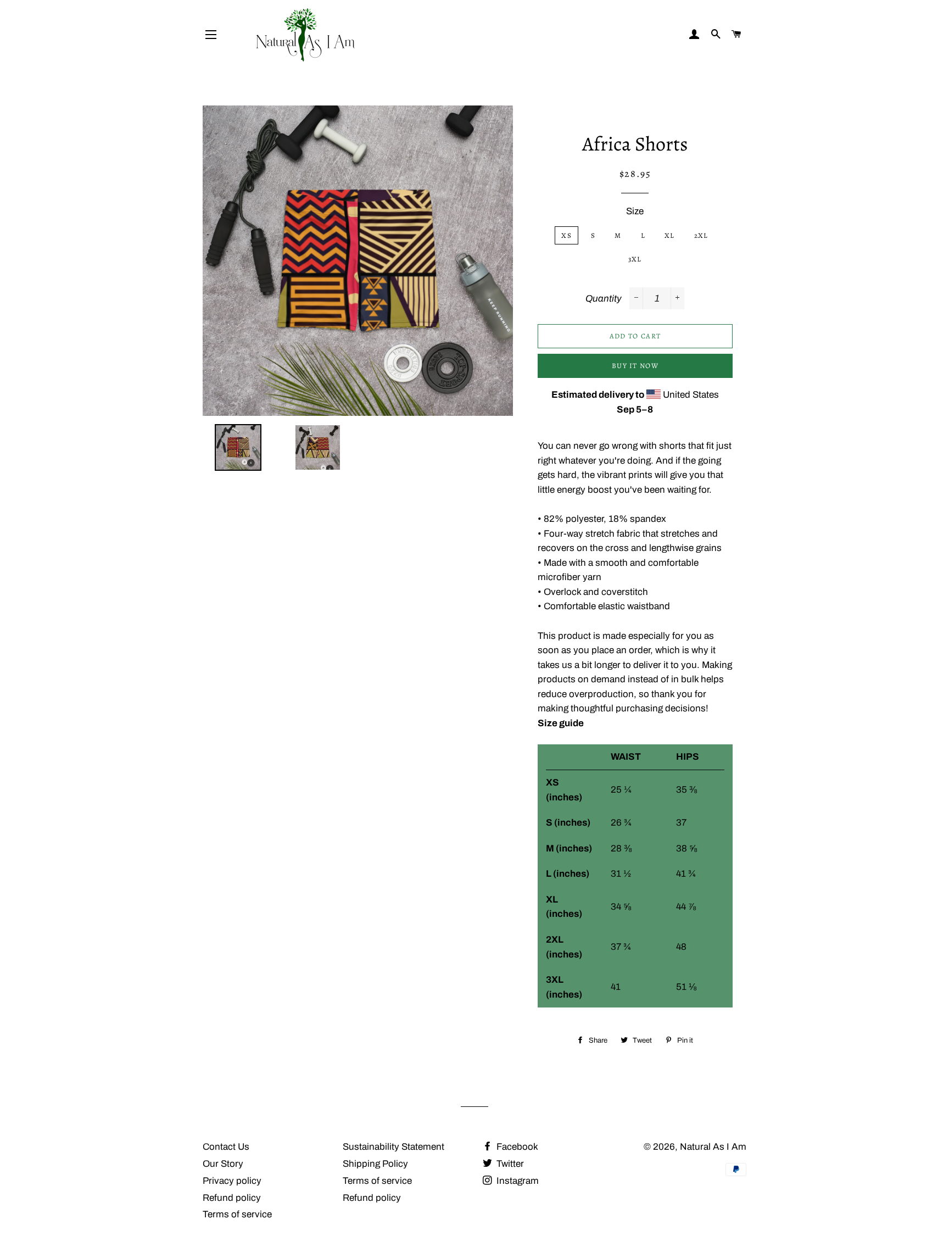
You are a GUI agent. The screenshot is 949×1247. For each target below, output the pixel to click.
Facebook (516, 1147)
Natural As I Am (713, 1147)
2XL (701, 235)
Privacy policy (232, 1181)
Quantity (603, 298)
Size (635, 211)
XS (566, 235)
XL (670, 235)
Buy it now (635, 365)
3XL (635, 259)
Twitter (509, 1164)
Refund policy (232, 1198)
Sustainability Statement (393, 1147)
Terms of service (237, 1214)
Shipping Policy (375, 1164)
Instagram (516, 1181)
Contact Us (226, 1147)
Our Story (223, 1164)
